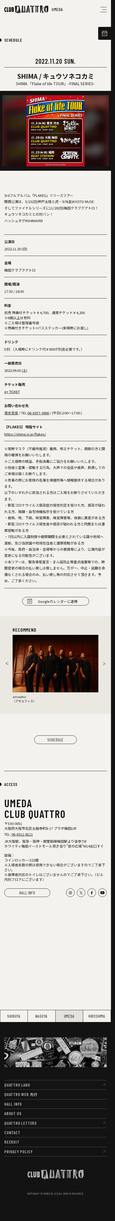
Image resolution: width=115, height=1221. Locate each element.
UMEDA (69, 1016)
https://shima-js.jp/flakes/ (25, 434)
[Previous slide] (7, 663)
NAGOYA (41, 1016)
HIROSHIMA (97, 1016)
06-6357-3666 (38, 412)
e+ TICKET (12, 391)
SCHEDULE (13, 39)
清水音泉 (11, 412)
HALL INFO (27, 892)
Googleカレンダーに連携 (58, 601)
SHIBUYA (14, 1016)
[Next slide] (104, 663)
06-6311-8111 (22, 834)
